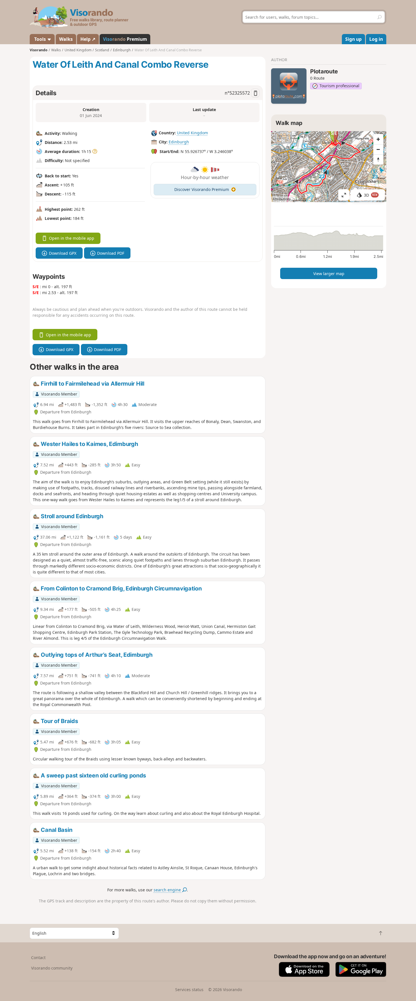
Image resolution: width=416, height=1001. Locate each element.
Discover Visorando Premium (201, 189)
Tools (40, 39)
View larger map (328, 273)
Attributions (282, 199)
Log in (376, 39)
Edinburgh (179, 141)
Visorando (39, 50)
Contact (38, 957)
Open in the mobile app (71, 238)
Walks (66, 39)
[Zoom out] (378, 149)
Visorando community (51, 968)
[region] (328, 166)
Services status (189, 989)
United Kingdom (192, 132)
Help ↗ (87, 39)
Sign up (353, 39)
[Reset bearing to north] (378, 159)
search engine (168, 889)
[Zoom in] (378, 139)
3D (371, 195)
